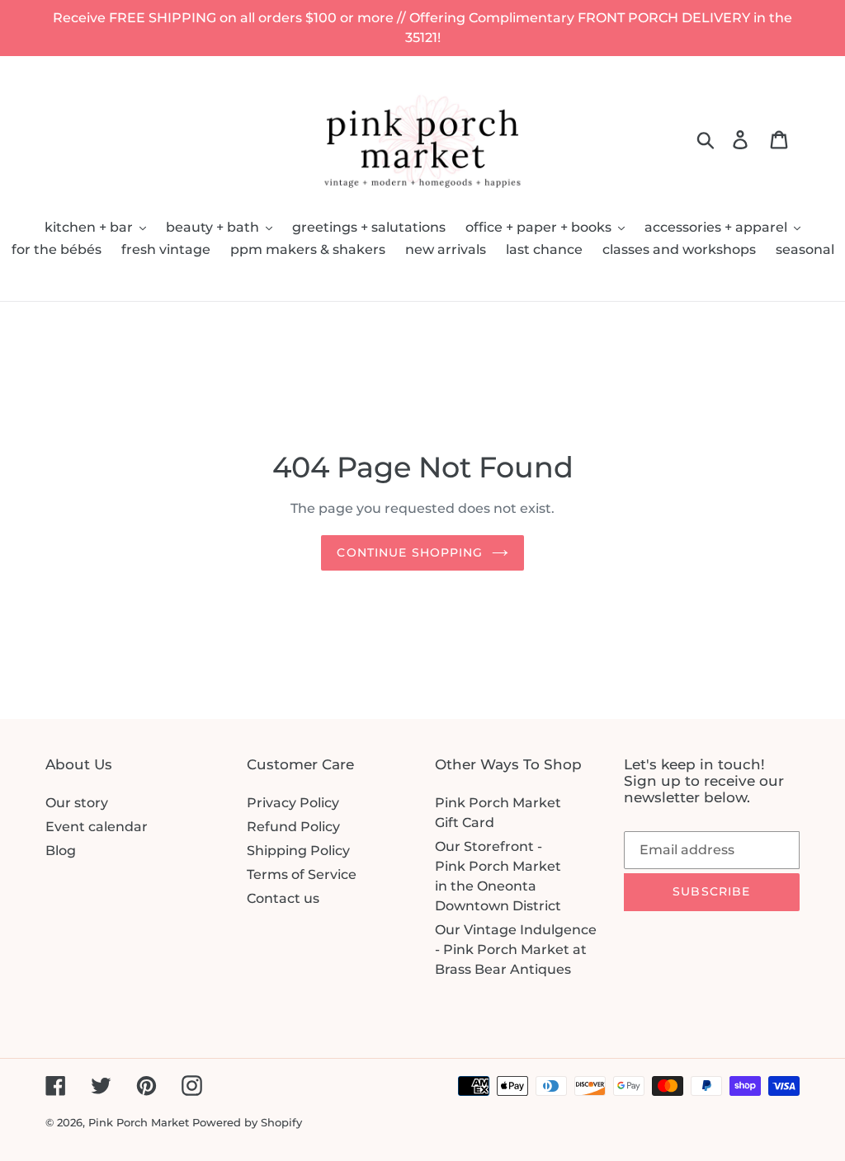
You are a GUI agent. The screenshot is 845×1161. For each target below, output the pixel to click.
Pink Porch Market (138, 1122)
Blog (60, 850)
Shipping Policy (298, 850)
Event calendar (96, 826)
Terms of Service (301, 874)
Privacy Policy (293, 803)
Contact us (283, 898)
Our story (76, 803)
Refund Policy (293, 826)
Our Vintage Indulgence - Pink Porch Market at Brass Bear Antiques (516, 949)
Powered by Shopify (247, 1122)
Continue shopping (410, 552)
